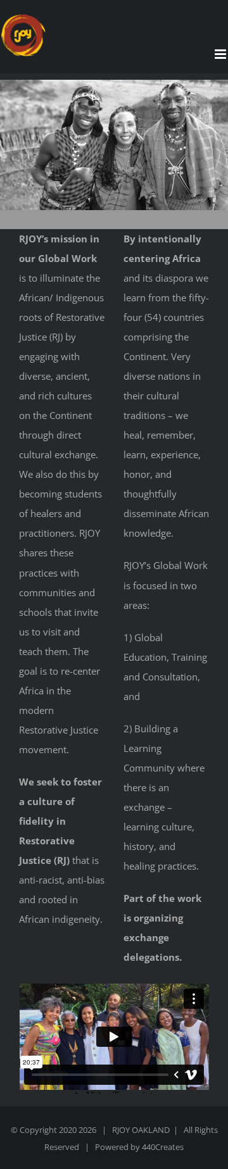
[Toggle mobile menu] (221, 54)
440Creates (163, 1147)
